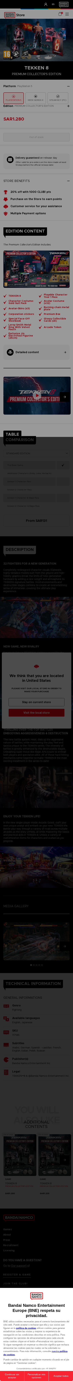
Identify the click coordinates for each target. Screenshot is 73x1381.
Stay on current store (36, 702)
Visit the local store (36, 712)
